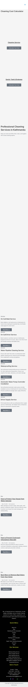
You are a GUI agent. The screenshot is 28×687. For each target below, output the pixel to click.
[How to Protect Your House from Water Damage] (14, 486)
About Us (14, 627)
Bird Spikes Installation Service (14, 660)
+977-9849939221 (14, 674)
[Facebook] (10, 679)
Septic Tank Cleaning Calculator (14, 641)
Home (14, 636)
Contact (14, 632)
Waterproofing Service (14, 652)
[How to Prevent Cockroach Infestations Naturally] (14, 525)
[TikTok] (15, 679)
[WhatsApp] (17, 679)
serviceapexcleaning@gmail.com (14, 676)
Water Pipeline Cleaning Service (14, 658)
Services (14, 643)
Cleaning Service (14, 42)
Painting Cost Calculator (14, 637)
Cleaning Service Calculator (14, 631)
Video (14, 644)
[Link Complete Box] (14, 323)
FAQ (14, 634)
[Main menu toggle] (25, 4)
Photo (14, 639)
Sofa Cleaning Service (14, 655)
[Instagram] (13, 679)
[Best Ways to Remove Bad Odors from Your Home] (14, 562)
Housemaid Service (14, 662)
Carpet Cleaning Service (14, 657)
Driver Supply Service (14, 653)
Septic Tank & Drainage (14, 79)
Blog (2, 496)
